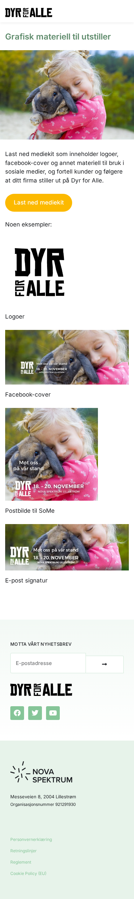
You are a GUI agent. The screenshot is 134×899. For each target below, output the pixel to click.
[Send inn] (105, 664)
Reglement (20, 862)
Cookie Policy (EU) (28, 873)
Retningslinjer (23, 850)
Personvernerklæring (31, 839)
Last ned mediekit (39, 202)
